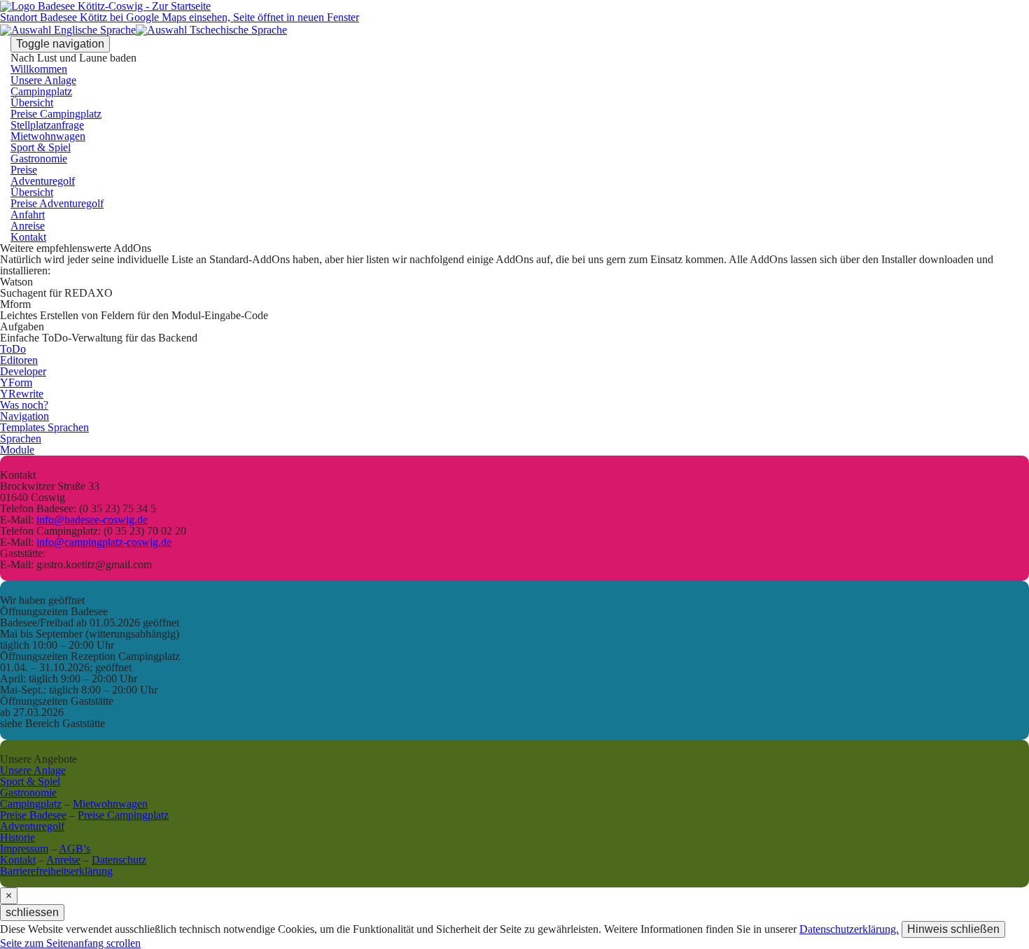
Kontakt (28, 237)
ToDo (13, 349)
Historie (17, 837)
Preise (23, 170)
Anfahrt (27, 214)
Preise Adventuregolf (57, 203)
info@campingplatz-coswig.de (104, 542)
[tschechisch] (211, 28)
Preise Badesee (33, 815)
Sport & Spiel (40, 147)
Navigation (24, 416)
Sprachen (20, 438)
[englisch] (68, 28)
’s (74, 849)
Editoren (19, 360)
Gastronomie (38, 158)
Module (17, 450)
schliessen (32, 912)
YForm (16, 382)
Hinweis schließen (953, 929)
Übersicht (31, 102)
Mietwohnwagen (47, 136)
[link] (70, 943)
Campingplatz (41, 91)
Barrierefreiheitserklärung (56, 871)
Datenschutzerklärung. (849, 929)
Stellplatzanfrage (47, 125)
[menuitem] (514, 102)
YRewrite (21, 394)
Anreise (27, 226)
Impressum (24, 849)
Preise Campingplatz (56, 114)
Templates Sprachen (44, 427)
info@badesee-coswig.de (92, 520)
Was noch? (24, 405)
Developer (23, 371)
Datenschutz (119, 860)
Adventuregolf (42, 181)
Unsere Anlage (43, 80)
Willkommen (38, 69)
